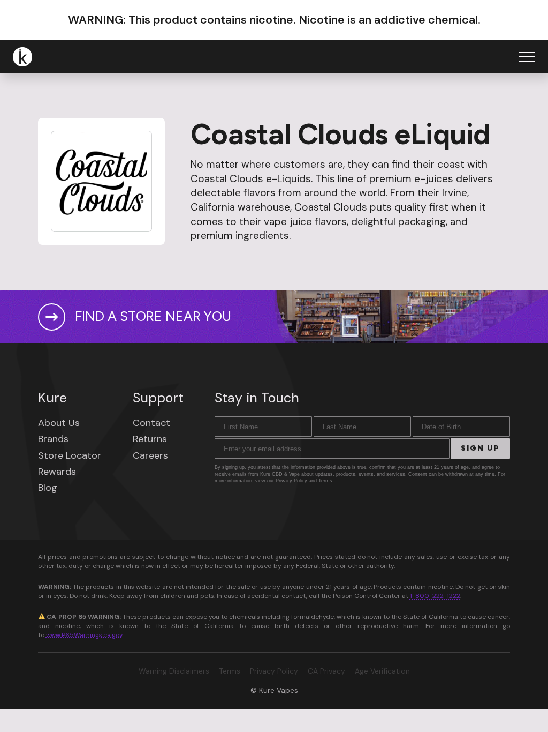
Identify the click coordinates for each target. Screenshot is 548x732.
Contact (151, 422)
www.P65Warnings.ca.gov (84, 635)
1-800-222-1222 (435, 596)
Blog (47, 487)
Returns (150, 438)
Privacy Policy (291, 480)
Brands (53, 438)
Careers (150, 455)
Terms (325, 480)
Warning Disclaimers (174, 671)
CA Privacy (326, 671)
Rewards (57, 471)
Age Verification (382, 671)
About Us (59, 422)
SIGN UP (480, 448)
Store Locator (69, 455)
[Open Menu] (527, 57)
